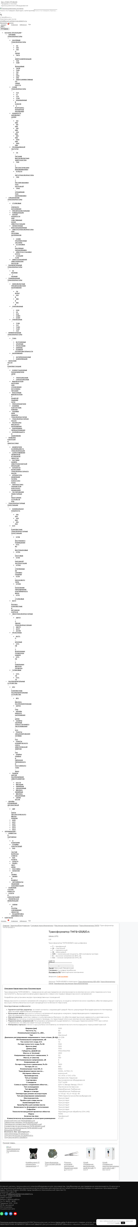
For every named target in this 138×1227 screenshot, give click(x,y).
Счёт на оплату (62, 976)
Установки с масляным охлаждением (21, 247)
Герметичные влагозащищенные (19, 227)
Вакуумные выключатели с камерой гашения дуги (16, 397)
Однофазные (17, 306)
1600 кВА (17, 144)
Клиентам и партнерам (12, 835)
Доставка (16, 869)
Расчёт (51, 968)
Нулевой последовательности (24, 350)
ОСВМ (18, 316)
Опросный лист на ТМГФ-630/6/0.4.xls (19, 1120)
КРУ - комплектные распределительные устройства (19, 690)
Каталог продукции (13, 33)
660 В (17, 303)
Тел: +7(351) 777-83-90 (9, 2)
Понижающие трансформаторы (15, 279)
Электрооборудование (20, 925)
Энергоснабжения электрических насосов (19, 261)
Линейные (20, 786)
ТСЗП (18, 329)
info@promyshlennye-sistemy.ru (13, 21)
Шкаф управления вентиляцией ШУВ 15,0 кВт (88, 1165)
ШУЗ (13, 822)
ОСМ (17, 310)
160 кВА (16, 125)
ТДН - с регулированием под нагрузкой (22, 181)
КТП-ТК (17, 678)
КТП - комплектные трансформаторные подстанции (19, 529)
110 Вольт (17, 292)
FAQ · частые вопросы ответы (15, 852)
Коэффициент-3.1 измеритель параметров (33, 1164)
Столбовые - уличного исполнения (16, 206)
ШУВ (13, 820)
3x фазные (14, 272)
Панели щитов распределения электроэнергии (18, 776)
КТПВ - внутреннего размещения (20, 540)
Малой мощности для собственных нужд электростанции (18, 219)
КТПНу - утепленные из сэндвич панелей (20, 569)
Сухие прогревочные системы (21, 241)
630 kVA (17, 523)
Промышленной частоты (18, 148)
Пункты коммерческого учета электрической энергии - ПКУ (21, 747)
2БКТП (18, 627)
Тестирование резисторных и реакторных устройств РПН (17, 496)
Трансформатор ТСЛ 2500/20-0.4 (13, 1150)
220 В (17, 296)
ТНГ (17, 72)
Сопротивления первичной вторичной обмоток (18, 455)
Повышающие (18, 213)
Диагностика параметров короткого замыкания (17, 487)
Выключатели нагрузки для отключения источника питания (17, 386)
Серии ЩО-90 (18, 798)
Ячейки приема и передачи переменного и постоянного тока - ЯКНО (20, 763)
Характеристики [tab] (20, 988)
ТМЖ (18, 70)
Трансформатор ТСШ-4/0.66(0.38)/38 (53, 1163)
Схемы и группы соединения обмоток (16, 908)
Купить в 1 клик (66, 966)
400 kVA (17, 519)
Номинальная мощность (17, 510)
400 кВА (17, 133)
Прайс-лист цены (14, 865)
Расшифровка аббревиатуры (17, 915)
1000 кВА (17, 140)
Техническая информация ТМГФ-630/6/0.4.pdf (23, 1128)
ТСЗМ (18, 327)
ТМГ (17, 48)
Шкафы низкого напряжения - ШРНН (20, 715)
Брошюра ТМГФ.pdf (12, 1130)
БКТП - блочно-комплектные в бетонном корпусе (16, 606)
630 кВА (17, 137)
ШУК (13, 824)
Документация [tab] (34, 988)
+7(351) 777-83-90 (14, 1196)
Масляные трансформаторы (18, 41)
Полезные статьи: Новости (12, 889)
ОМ (17, 74)
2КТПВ (18, 631)
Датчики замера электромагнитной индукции (19, 463)
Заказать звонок (7, 23)
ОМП (17, 76)
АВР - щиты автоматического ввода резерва (18, 813)
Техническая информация (13, 900)
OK (123, 1223)
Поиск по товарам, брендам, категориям (17, 11)
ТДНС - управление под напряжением (20, 192)
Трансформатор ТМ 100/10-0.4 (16, 1134)
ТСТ (17, 325)
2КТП (18, 629)
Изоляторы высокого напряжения (16, 424)
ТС (17, 94)
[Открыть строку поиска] (30, 24)
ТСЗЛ (18, 98)
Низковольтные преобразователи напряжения (18, 286)
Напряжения (17, 353)
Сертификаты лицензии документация (17, 884)
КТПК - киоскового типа (20, 579)
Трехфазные (17, 319)
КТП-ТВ (17, 675)
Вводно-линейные (19, 791)
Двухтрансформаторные (22, 614)
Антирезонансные (23, 357)
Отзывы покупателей (16, 845)
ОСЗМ (18, 318)
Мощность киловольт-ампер (16, 115)
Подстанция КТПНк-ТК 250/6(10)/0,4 (18, 1135)
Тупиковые (16, 670)
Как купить (14, 858)
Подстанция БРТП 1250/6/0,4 (15, 1137)
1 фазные (14, 275)
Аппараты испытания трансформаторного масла (20, 470)
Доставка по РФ (55, 972)
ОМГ (17, 78)
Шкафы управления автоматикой (13, 803)
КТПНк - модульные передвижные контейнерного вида (21, 588)
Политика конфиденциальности (13, 1222)
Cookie (117, 1223)
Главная (6, 925)
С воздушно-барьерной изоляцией (19, 108)
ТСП (17, 331)
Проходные (20, 346)
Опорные (19, 344)
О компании (15, 841)
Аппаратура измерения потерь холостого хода (16, 479)
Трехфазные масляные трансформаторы (71, 983)
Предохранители (19, 404)
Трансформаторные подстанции (16, 504)
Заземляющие (21, 359)
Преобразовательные (21, 211)
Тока (14, 338)
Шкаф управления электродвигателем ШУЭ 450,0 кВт (110, 1165)
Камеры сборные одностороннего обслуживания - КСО (22, 725)
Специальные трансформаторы (15, 198)
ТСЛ (17, 96)
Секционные (21, 788)
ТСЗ (17, 93)
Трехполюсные (22, 378)
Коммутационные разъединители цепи (19, 372)
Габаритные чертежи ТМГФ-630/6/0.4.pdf (21, 1122)
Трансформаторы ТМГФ (89, 925)
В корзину (53, 966)
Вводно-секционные (20, 795)
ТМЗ (17, 61)
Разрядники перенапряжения (18, 429)
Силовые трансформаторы (15, 35)
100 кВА (16, 122)
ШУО (14, 827)
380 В (17, 300)
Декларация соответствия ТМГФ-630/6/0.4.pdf (23, 1124)
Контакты (9, 917)
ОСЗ (17, 314)
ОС (17, 312)
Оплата (15, 861)
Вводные (19, 784)
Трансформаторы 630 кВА (89, 982)
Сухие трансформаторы (18, 88)
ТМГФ (18, 68)
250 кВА (16, 129)
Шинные (19, 348)
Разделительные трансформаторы (15, 266)
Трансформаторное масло (20, 420)
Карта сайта (60, 1222)
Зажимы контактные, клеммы (16, 407)
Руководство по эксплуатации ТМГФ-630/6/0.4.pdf (24, 1126)
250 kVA (16, 515)
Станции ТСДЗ (19, 257)
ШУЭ (13, 829)
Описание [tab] (8, 988)
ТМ (17, 46)
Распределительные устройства (16, 682)
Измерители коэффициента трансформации (18, 449)
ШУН (14, 826)
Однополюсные (22, 379)
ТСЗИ (18, 323)
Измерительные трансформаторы (15, 333)
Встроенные (21, 342)
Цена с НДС (53, 936)
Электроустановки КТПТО (23, 253)
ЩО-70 (18, 783)
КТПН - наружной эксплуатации (21, 560)
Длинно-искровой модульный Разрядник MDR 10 (71, 1166)
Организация (10, 831)
